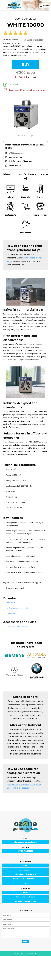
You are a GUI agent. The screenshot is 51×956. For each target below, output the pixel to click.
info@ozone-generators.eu (25, 842)
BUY (25, 64)
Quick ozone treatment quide (17, 608)
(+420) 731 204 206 (25, 851)
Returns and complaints (25, 901)
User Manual (10, 603)
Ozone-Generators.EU (28, 954)
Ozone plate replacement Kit (17, 626)
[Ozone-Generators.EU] (16, 5)
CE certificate (11, 613)
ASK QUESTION (35, 40)
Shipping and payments (25, 874)
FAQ (25, 883)
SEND (25, 941)
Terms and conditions (25, 897)
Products (25, 865)
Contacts (26, 892)
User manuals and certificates (25, 878)
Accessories (25, 870)
